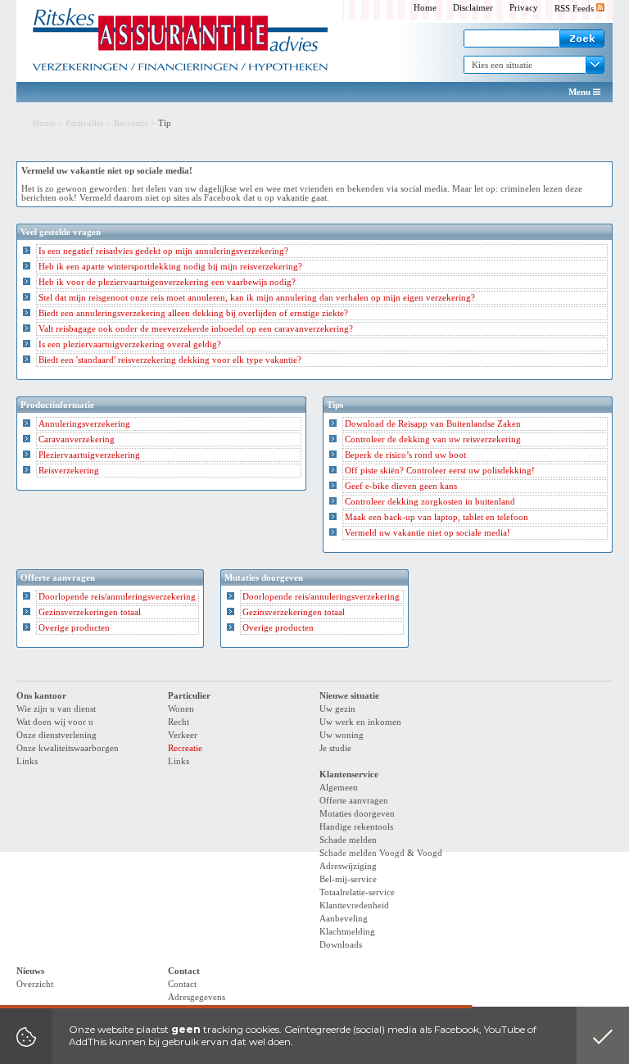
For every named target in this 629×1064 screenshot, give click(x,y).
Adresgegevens (196, 997)
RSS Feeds (575, 8)
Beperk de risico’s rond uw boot (405, 455)
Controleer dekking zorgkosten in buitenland (430, 501)
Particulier (85, 123)
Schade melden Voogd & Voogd (380, 853)
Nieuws (30, 971)
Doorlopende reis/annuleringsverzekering (117, 596)
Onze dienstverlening (56, 735)
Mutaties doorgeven (357, 813)
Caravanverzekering (76, 439)
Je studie (335, 748)
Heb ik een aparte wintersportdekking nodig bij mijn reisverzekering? (170, 266)
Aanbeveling (343, 918)
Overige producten (74, 627)
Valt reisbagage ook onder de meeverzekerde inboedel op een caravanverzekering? (195, 328)
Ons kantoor (41, 695)
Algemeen (338, 787)
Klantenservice (348, 774)
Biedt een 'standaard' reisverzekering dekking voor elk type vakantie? (169, 359)
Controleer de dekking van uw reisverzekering (433, 439)
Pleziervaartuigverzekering (89, 455)
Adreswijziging (348, 866)
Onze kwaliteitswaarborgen (67, 748)
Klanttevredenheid (354, 905)
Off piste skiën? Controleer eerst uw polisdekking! (440, 470)
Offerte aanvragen (353, 800)
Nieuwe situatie (349, 695)
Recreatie (131, 123)
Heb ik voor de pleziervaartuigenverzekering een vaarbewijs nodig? (167, 282)
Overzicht (34, 984)
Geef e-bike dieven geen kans (401, 486)
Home (425, 7)
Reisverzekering (68, 470)
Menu (580, 92)
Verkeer (182, 735)
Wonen (181, 708)
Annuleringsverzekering (84, 423)
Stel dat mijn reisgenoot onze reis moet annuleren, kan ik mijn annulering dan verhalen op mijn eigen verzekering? (256, 297)
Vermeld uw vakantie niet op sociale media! (427, 532)
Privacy (523, 7)
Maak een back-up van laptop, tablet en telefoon (436, 517)
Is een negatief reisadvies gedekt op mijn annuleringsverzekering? (163, 251)
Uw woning (341, 735)
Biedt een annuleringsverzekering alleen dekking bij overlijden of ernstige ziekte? (193, 313)
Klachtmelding (347, 931)
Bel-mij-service (348, 879)
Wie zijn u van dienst (56, 708)
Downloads (340, 944)
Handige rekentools (356, 826)
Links (27, 761)
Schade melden (348, 839)
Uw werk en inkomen (360, 722)
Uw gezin (337, 708)
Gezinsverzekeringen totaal (89, 612)
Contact (184, 971)
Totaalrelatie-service (357, 892)
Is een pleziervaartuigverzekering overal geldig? (129, 344)
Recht (178, 722)
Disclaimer (473, 7)
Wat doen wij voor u (54, 722)
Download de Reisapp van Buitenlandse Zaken (433, 423)
